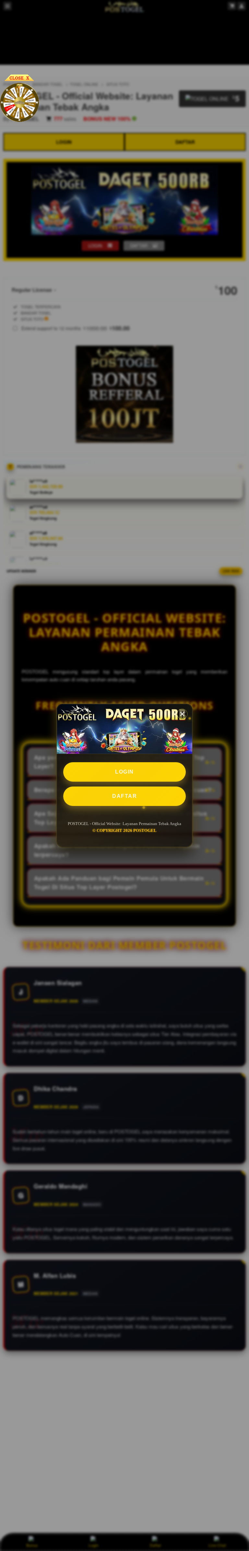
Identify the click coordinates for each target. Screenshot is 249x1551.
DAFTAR (124, 796)
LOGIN (124, 772)
